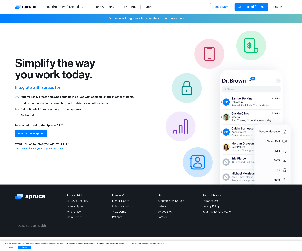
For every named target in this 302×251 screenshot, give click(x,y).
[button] (65, 7)
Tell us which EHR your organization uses (39, 148)
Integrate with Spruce (31, 133)
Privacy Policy (163, 243)
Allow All (24, 247)
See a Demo (221, 6)
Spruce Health (36, 225)
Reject (11, 247)
